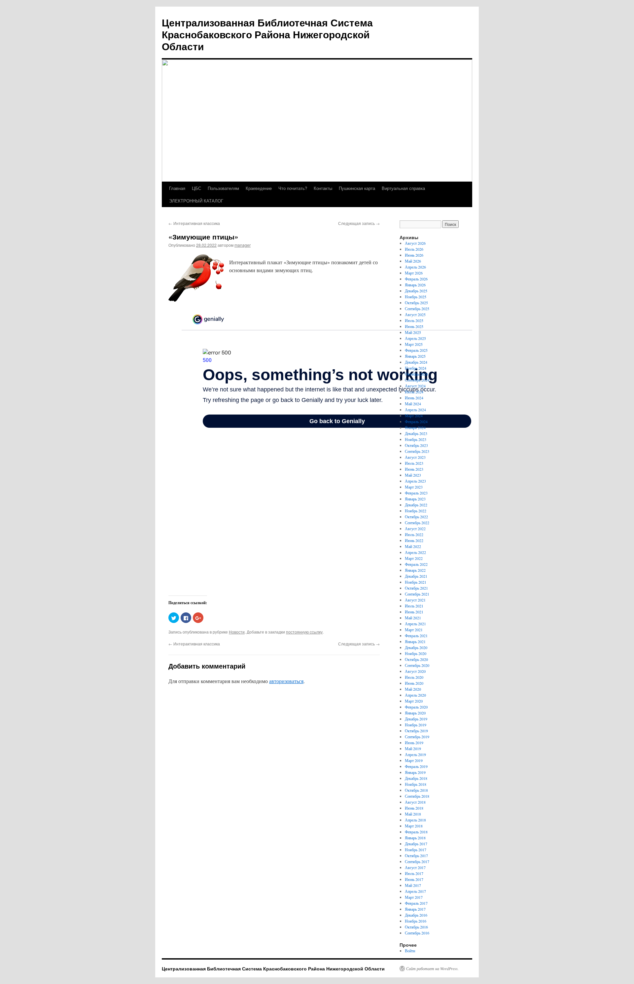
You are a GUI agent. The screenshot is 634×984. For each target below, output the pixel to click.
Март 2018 (414, 825)
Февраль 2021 (416, 635)
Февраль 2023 (416, 492)
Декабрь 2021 (416, 576)
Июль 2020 (414, 677)
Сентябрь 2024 (417, 380)
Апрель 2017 (415, 891)
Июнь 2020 (414, 683)
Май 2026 (413, 261)
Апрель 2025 (415, 338)
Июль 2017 (414, 873)
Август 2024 (415, 385)
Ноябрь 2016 (415, 921)
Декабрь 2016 (416, 915)
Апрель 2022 (415, 552)
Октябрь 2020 (416, 659)
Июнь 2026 (414, 255)
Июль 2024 (414, 391)
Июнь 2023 (414, 469)
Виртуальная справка (403, 188)
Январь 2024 (415, 427)
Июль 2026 (414, 249)
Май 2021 (413, 617)
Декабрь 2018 (416, 778)
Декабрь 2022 (416, 504)
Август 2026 (415, 243)
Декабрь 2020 (416, 647)
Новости (237, 632)
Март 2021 (414, 629)
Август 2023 (415, 457)
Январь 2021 (415, 641)
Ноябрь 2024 (415, 368)
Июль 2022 (414, 534)
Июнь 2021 (414, 611)
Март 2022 (414, 558)
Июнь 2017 (414, 879)
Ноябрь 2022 (415, 510)
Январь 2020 (415, 712)
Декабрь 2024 (416, 362)
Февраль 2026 (416, 278)
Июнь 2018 (414, 808)
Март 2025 (414, 344)
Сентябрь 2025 (417, 308)
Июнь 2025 (414, 326)
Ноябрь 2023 (415, 439)
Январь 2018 (415, 837)
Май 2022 (413, 546)
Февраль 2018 (416, 831)
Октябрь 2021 (416, 588)
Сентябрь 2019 (417, 736)
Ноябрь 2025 (415, 296)
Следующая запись (359, 223)
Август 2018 (415, 802)
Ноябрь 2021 (415, 582)
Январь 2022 (415, 570)
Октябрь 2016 (416, 926)
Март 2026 (414, 272)
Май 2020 (413, 689)
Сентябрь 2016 (417, 932)
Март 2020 (414, 701)
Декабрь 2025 (416, 290)
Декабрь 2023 (416, 433)
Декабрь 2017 (416, 843)
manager (242, 245)
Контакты (323, 188)
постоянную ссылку (304, 632)
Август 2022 (415, 528)
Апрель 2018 (415, 819)
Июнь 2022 (414, 540)
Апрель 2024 (415, 409)
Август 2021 (415, 599)
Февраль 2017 (416, 903)
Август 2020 (415, 671)
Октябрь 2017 (416, 855)
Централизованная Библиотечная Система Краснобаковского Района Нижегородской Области (267, 34)
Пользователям (223, 188)
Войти (410, 950)
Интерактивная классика (194, 223)
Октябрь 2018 (416, 790)
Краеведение (259, 188)
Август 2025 (415, 314)
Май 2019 (413, 748)
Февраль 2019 (416, 766)
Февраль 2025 (416, 350)
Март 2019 (414, 760)
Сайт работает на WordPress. (432, 968)
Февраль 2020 (416, 707)
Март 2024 (414, 415)
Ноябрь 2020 (415, 653)
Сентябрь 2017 (417, 861)
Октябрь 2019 (416, 730)
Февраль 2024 (416, 421)
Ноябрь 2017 (415, 849)
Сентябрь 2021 (417, 594)
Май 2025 (413, 332)
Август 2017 (415, 867)
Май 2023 (413, 475)
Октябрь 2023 (416, 445)
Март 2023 (414, 487)
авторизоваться (286, 680)
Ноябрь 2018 (415, 784)
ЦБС (196, 188)
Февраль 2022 (416, 564)
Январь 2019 (415, 772)
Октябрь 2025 (416, 302)
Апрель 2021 (415, 623)
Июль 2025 (414, 320)
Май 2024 (413, 403)
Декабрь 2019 (416, 718)
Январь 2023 (415, 498)
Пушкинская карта (357, 188)
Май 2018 (413, 814)
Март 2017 (414, 897)
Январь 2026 (415, 284)
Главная (177, 188)
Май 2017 (413, 885)
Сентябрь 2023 (417, 451)
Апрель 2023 (415, 481)
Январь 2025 (415, 356)
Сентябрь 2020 (417, 665)
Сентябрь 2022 (417, 522)
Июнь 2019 (414, 742)
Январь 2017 (415, 909)
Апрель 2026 (415, 267)
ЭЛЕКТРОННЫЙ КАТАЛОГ (196, 201)
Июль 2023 (414, 463)
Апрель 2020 (415, 695)
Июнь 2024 (414, 397)
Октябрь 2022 (416, 516)
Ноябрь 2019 (415, 724)
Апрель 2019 (415, 754)
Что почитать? (292, 188)
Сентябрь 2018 (417, 796)
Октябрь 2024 (416, 374)
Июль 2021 (414, 605)
